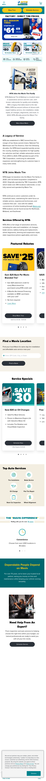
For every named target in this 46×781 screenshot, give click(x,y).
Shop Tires (12, 10)
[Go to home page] (22, 3)
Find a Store (13, 363)
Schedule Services (32, 10)
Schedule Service (22, 644)
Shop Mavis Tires (18, 316)
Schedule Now (10, 53)
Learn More (11, 303)
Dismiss (33, 773)
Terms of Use (30, 764)
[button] (18, 327)
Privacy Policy (19, 764)
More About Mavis (22, 123)
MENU (4, 4)
